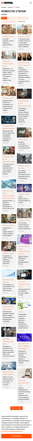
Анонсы (13, 21)
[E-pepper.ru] (7, 3)
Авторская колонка (22, 18)
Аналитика (11, 18)
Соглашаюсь (16, 436)
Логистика (5, 21)
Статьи (4, 18)
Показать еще (16, 408)
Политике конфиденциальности (12, 431)
